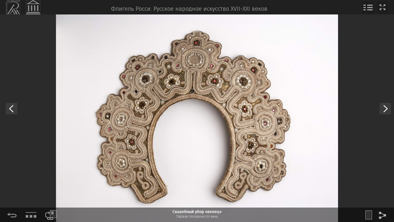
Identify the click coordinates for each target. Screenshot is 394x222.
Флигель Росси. (131, 9)
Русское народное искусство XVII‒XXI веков (210, 9)
